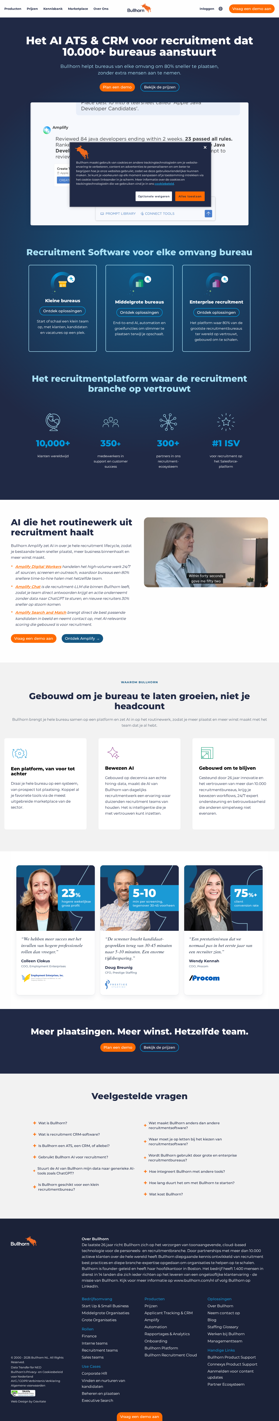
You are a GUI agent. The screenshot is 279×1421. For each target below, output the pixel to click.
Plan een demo (117, 87)
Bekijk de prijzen (160, 87)
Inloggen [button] (207, 9)
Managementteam (225, 1341)
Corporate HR (94, 1373)
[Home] (139, 11)
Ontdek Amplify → (82, 638)
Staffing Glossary (223, 1327)
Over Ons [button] (101, 9)
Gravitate (39, 1401)
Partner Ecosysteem (226, 1384)
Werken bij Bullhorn (226, 1334)
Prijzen (32, 9)
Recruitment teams (100, 1350)
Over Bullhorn (220, 1306)
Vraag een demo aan (251, 9)
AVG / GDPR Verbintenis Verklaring (35, 1381)
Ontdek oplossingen (62, 311)
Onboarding (156, 1341)
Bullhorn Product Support (232, 1357)
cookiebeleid (164, 183)
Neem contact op (224, 1313)
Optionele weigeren (154, 196)
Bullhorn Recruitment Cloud (171, 1355)
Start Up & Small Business (105, 1306)
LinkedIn (90, 1286)
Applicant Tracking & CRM (169, 1313)
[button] (220, 8)
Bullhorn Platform (161, 1348)
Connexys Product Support (232, 1364)
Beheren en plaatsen (101, 1393)
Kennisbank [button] (53, 9)
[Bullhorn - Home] (24, 1242)
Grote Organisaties (99, 1320)
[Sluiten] (205, 147)
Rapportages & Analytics (167, 1334)
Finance (89, 1336)
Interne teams (94, 1343)
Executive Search (97, 1400)
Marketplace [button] (78, 9)
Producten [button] (12, 9)
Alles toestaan (190, 196)
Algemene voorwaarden (28, 1385)
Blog (212, 1320)
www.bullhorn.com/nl (194, 1280)
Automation (156, 1327)
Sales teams (93, 1357)
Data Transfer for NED (26, 1367)
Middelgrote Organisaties (105, 1313)
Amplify (152, 1320)
